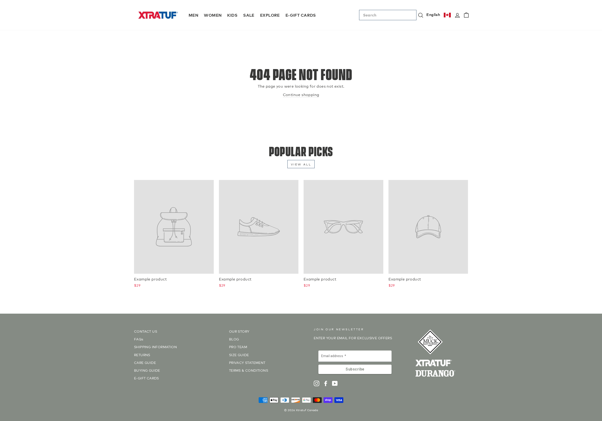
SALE (248, 15)
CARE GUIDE (145, 362)
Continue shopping (301, 94)
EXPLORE (270, 15)
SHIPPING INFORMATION (155, 346)
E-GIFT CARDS (300, 15)
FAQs (138, 339)
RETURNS (142, 354)
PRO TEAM (238, 346)
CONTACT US (145, 331)
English (433, 14)
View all (301, 164)
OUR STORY (239, 331)
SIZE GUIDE (239, 354)
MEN (193, 15)
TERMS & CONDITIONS (248, 370)
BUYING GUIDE (147, 370)
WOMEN (213, 15)
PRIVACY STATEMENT (247, 362)
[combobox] (387, 15)
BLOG (234, 339)
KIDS (232, 15)
